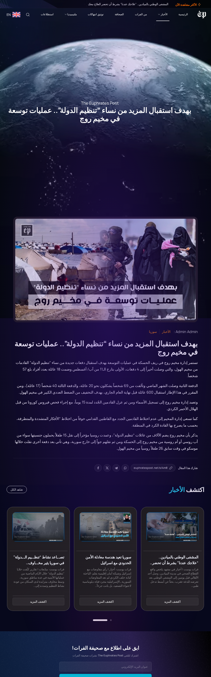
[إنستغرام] (13, 4)
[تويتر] (16, 4)
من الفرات (141, 14)
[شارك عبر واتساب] (125, 468)
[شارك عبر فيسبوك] (98, 468)
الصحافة (119, 14)
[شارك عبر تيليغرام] (116, 468)
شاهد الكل (17, 489)
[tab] (110, 620)
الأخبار (164, 14)
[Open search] (28, 14)
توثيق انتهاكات (96, 14)
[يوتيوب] (10, 4)
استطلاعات (47, 14)
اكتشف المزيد (172, 602)
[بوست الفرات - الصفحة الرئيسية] (202, 15)
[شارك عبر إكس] (107, 468)
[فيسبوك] (19, 4)
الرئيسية (183, 14)
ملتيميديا (72, 14)
